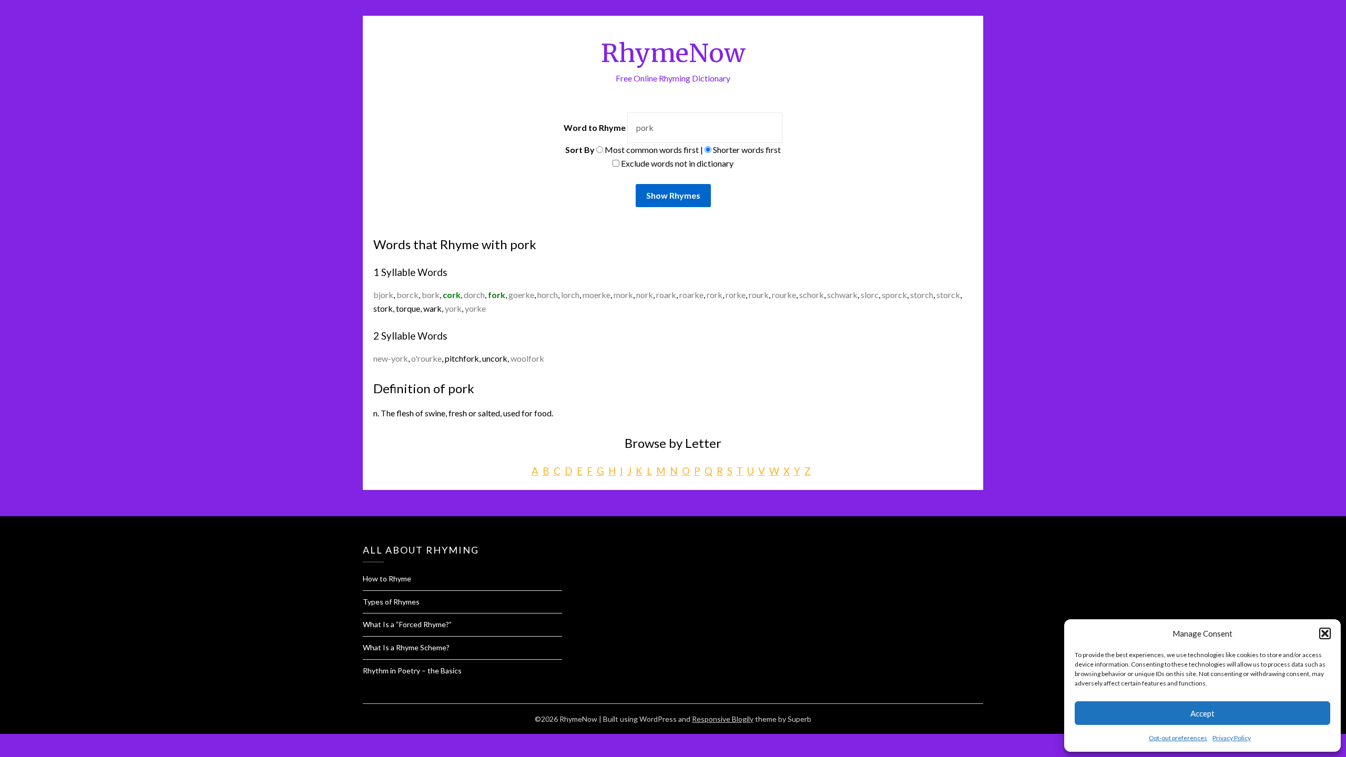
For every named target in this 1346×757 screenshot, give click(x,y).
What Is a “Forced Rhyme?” (407, 624)
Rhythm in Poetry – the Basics (412, 670)
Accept (1202, 713)
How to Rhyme (387, 578)
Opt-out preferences (1178, 738)
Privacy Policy (1231, 738)
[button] (1325, 633)
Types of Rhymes (391, 601)
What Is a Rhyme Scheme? (406, 647)
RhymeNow (673, 53)
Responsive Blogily (722, 718)
